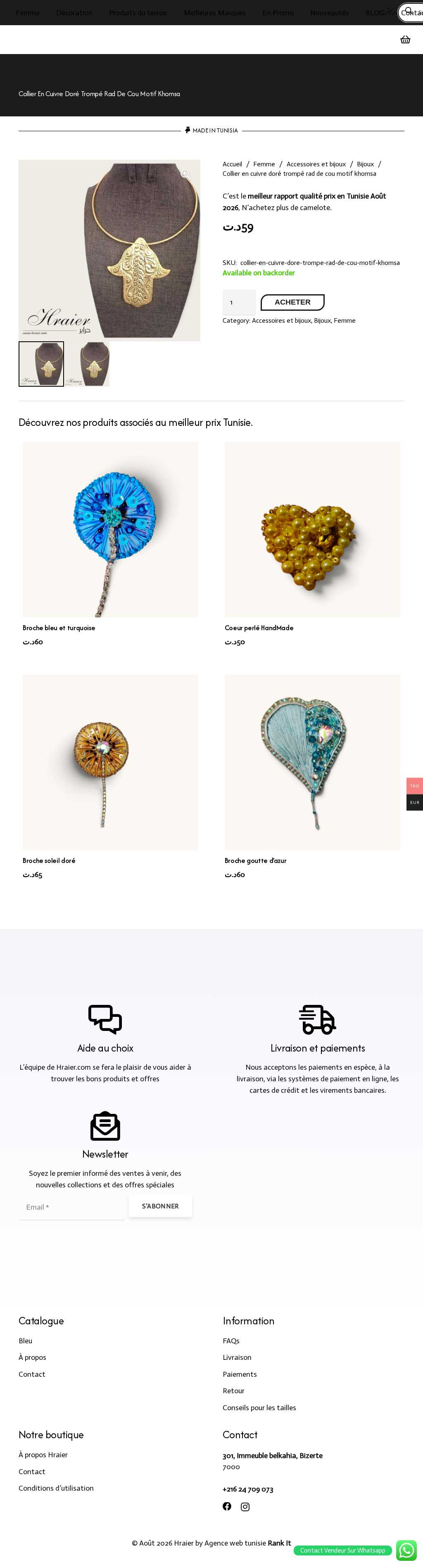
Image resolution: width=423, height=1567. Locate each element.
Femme (264, 164)
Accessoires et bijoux (316, 164)
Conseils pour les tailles (259, 1407)
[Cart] (406, 39)
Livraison (237, 1357)
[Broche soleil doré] (110, 762)
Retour (234, 1390)
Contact (32, 1374)
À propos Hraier (43, 1454)
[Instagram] (245, 1507)
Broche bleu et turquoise (59, 628)
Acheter (293, 302)
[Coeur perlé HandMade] (312, 529)
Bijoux (365, 164)
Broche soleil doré (49, 860)
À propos (32, 1357)
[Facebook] (227, 1506)
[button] (46, 12)
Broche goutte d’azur (256, 860)
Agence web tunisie (235, 1543)
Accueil (232, 164)
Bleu (25, 1340)
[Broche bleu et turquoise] (110, 529)
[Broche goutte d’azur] (312, 762)
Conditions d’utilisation (56, 1488)
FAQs (231, 1340)
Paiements (240, 1374)
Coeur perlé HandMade (259, 628)
